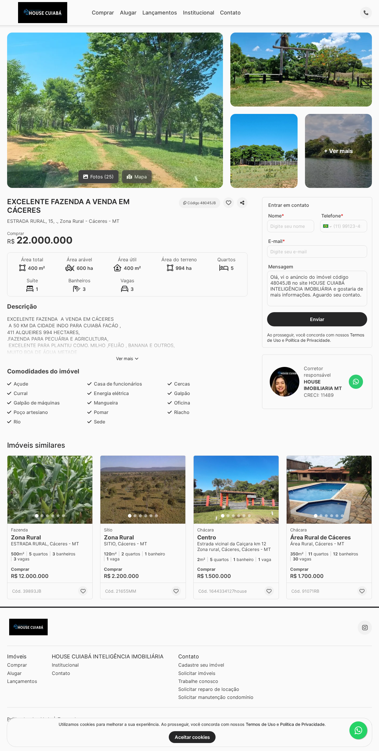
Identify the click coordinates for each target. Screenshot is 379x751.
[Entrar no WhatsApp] (356, 382)
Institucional (198, 12)
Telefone (332, 216)
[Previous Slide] (13, 490)
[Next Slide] (86, 490)
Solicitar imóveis (196, 673)
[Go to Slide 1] (36, 516)
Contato (230, 12)
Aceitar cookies (192, 737)
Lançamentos (159, 12)
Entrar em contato (288, 205)
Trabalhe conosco (198, 681)
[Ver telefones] (366, 13)
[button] (49, 490)
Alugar (128, 12)
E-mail (276, 241)
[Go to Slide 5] (58, 515)
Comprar (103, 12)
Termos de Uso (260, 724)
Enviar (317, 319)
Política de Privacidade (307, 340)
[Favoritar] (228, 202)
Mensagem (280, 267)
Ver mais (124, 358)
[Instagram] (365, 628)
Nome (276, 216)
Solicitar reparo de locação (208, 689)
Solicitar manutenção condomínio (215, 697)
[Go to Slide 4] (52, 515)
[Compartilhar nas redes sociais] (242, 202)
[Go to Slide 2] (42, 515)
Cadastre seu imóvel (201, 665)
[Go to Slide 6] (63, 515)
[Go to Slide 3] (47, 515)
